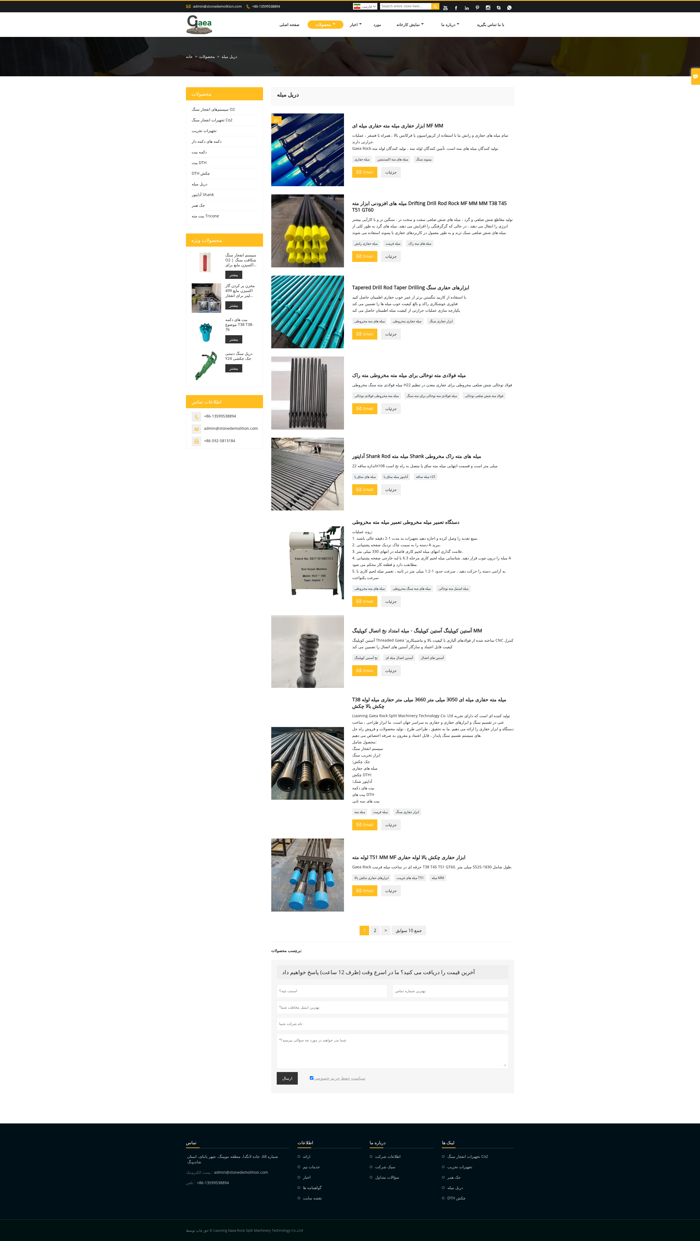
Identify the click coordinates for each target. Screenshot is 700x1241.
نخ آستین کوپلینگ (366, 657)
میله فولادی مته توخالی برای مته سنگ (432, 395)
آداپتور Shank (203, 194)
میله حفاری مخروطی (407, 321)
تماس (191, 1143)
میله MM (438, 877)
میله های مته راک (419, 243)
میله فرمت (393, 243)
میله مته (359, 812)
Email (364, 172)
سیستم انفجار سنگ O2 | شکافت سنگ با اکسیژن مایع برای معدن (241, 260)
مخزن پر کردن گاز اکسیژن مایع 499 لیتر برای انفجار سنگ (240, 290)
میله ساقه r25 (425, 476)
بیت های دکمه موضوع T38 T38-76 (239, 324)
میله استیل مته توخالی (453, 588)
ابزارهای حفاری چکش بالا (371, 877)
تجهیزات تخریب (204, 130)
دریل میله (199, 183)
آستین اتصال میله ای (399, 657)
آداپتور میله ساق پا (396, 476)
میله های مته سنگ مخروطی (412, 588)
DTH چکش (201, 173)
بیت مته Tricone (205, 215)
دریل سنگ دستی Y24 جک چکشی (238, 356)
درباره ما (448, 24)
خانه (189, 56)
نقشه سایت (312, 1198)
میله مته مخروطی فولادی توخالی (376, 395)
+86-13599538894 (266, 6)
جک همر (198, 205)
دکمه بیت (199, 151)
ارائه (306, 1156)
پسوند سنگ (423, 159)
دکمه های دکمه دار (206, 141)
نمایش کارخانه (408, 24)
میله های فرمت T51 (410, 877)
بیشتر (233, 274)
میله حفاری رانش (366, 243)
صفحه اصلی (289, 24)
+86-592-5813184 (219, 440)
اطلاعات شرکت (388, 1156)
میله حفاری (361, 159)
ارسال (287, 1078)
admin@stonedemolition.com (217, 6)
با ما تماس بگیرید (490, 24)
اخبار (354, 24)
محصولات (323, 24)
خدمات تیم (311, 1166)
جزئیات (391, 172)
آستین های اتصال (432, 657)
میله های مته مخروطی (369, 321)
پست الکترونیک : (199, 1172)
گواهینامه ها (312, 1187)
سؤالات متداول (387, 1177)
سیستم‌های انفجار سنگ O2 (213, 109)
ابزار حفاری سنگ (441, 321)
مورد (377, 24)
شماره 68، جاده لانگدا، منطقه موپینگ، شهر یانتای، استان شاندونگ (232, 1159)
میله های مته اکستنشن (392, 159)
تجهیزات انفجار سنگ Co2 (212, 119)
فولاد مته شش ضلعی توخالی (484, 395)
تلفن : (191, 1182)
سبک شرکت (385, 1166)
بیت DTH (199, 162)
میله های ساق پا (365, 476)
